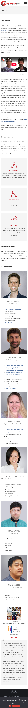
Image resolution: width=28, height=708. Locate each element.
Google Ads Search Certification (14, 365)
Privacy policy (16, 705)
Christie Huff (14, 622)
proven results (5, 30)
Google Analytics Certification (14, 368)
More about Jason (9, 323)
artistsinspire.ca (14, 634)
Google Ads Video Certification (13, 309)
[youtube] (15, 691)
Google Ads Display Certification (14, 370)
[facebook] (12, 691)
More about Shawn (11, 388)
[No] (26, 702)
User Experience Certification (13, 374)
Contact (4, 697)
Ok (10, 705)
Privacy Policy (13, 697)
